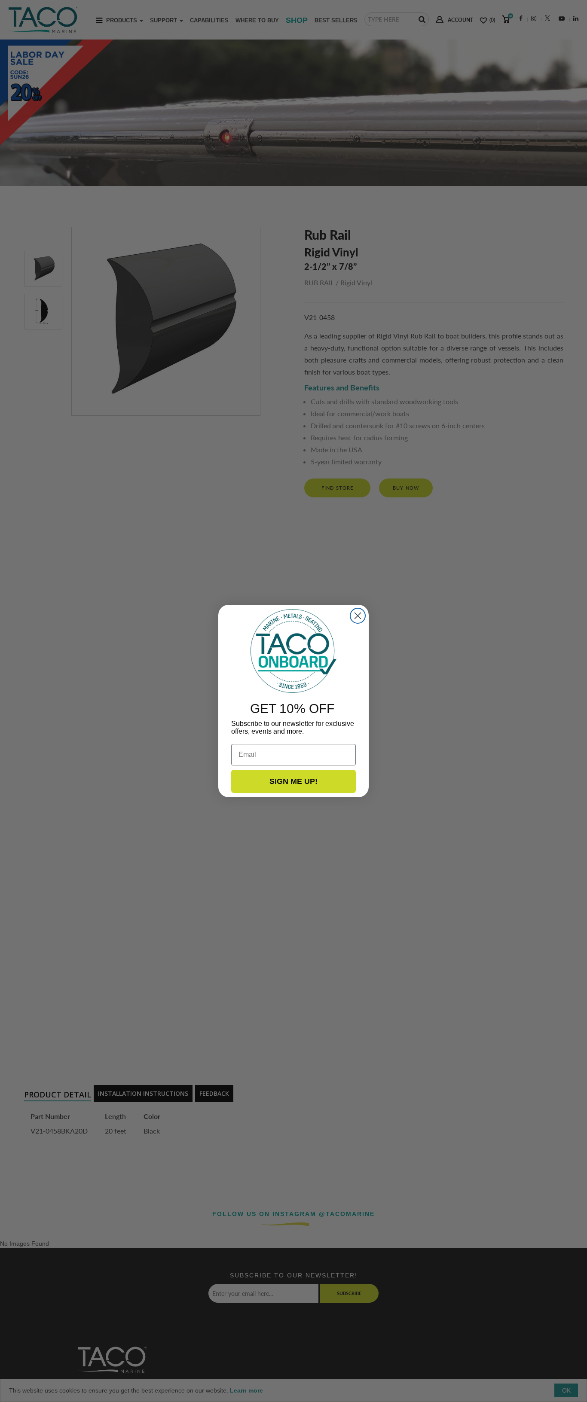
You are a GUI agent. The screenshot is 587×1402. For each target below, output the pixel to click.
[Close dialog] (357, 615)
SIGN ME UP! (293, 781)
